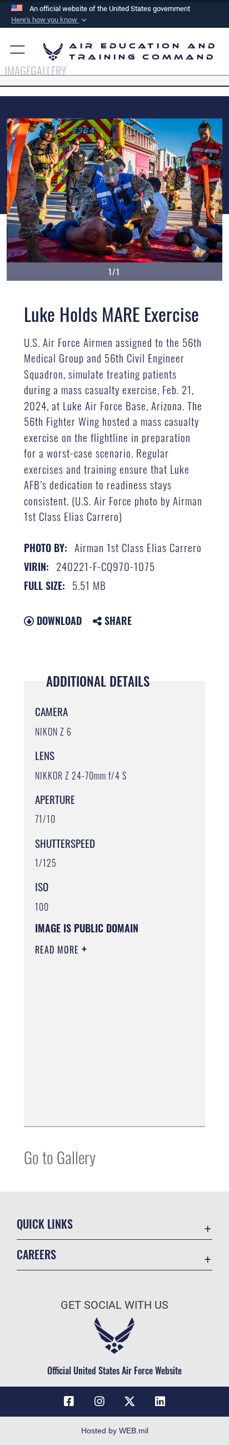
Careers (36, 1255)
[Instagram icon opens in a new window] (99, 1401)
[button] (50, 20)
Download (58, 620)
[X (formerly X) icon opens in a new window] (129, 1401)
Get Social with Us (114, 1305)
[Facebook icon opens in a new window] (69, 1401)
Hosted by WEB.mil (114, 1430)
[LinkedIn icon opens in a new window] (160, 1401)
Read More (58, 949)
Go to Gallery (60, 1157)
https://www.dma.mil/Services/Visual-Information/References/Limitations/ (102, 1105)
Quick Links (45, 1224)
